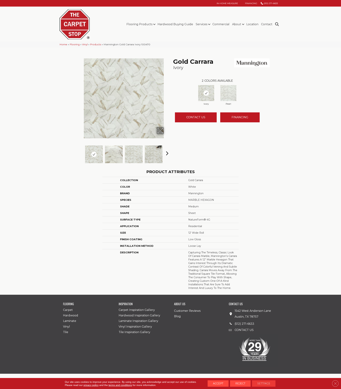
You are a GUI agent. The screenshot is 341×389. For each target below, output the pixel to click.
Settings (263, 383)
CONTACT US (244, 330)
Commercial (220, 24)
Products (95, 44)
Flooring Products (139, 24)
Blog (177, 316)
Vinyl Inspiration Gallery (135, 326)
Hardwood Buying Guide (175, 24)
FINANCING (240, 117)
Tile (65, 332)
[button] (154, 24)
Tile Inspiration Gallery (134, 332)
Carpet (68, 310)
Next (166, 152)
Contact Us (195, 117)
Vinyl (85, 44)
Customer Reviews (187, 310)
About (236, 24)
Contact (266, 24)
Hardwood (70, 315)
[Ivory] (206, 93)
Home (63, 44)
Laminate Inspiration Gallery (138, 321)
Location (252, 24)
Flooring (75, 44)
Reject (240, 383)
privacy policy (91, 385)
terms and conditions (120, 385)
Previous (81, 152)
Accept (218, 383)
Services (201, 24)
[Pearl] (228, 93)
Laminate (69, 321)
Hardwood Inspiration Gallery (139, 315)
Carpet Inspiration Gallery (137, 310)
